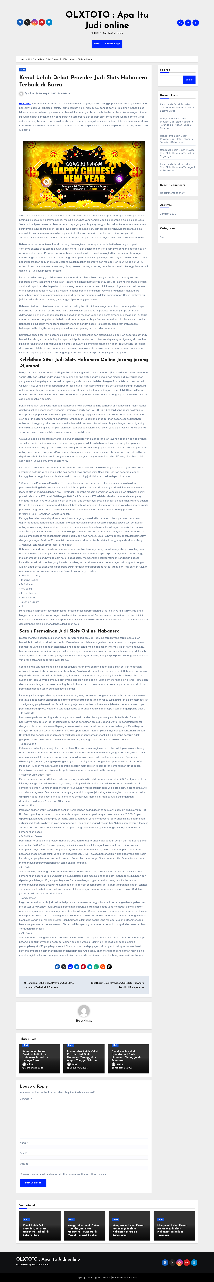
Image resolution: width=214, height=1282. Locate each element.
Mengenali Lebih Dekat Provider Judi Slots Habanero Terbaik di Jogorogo (178, 153)
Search (165, 69)
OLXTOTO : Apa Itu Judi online (48, 1259)
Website (24, 1164)
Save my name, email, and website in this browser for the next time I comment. (65, 1174)
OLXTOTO (25, 103)
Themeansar (130, 1277)
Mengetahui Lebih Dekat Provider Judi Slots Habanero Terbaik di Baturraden (176, 139)
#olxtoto (65, 93)
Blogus (116, 1277)
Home (97, 44)
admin (31, 93)
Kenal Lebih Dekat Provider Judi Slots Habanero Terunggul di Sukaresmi (177, 167)
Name (24, 1142)
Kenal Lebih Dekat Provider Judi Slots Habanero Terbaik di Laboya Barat (177, 107)
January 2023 (168, 213)
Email (23, 1153)
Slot (22, 70)
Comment (26, 1098)
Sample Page (112, 44)
